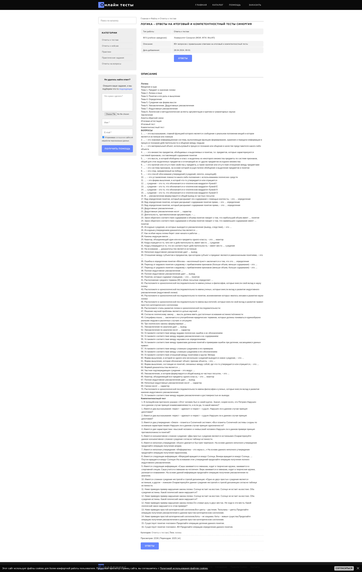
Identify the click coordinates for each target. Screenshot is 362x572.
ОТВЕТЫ (183, 58)
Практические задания (113, 58)
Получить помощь (117, 148)
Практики (106, 52)
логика (178, 532)
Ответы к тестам (168, 18)
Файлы (154, 18)
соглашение (120, 138)
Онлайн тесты (117, 5)
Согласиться (344, 568)
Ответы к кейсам (110, 46)
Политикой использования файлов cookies (184, 568)
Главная (145, 18)
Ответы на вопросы (111, 63)
